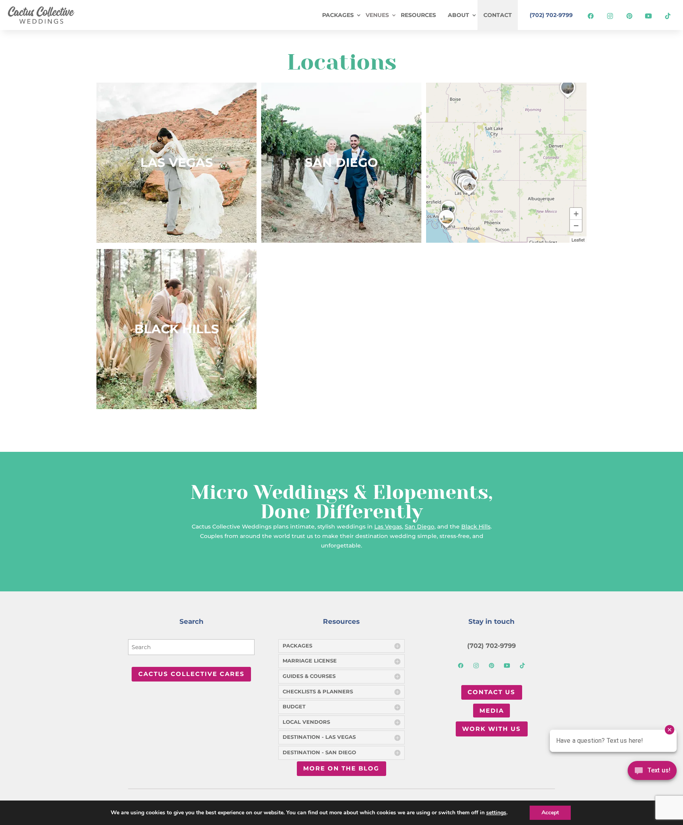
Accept (550, 812)
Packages (338, 15)
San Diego (341, 162)
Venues (377, 15)
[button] (465, 193)
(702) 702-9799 (551, 15)
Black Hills (176, 328)
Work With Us (491, 728)
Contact (497, 15)
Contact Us (491, 692)
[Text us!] (652, 772)
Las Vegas (176, 162)
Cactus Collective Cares (191, 674)
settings (496, 812)
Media (491, 710)
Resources (418, 15)
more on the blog (341, 768)
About (458, 15)
